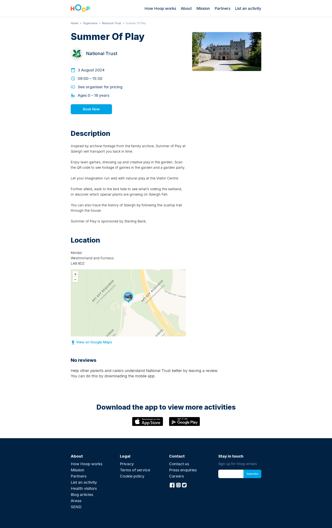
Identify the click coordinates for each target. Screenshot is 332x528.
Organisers (90, 23)
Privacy (127, 464)
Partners (222, 8)
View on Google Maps (94, 342)
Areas (76, 500)
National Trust (111, 23)
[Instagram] (178, 484)
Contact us (179, 464)
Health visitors (84, 488)
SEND (76, 507)
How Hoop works (160, 8)
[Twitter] (184, 484)
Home (74, 23)
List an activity (248, 8)
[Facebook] (172, 484)
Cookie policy (132, 476)
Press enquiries (183, 470)
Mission (203, 8)
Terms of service (135, 470)
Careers (176, 476)
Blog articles (82, 494)
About (186, 8)
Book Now (91, 109)
